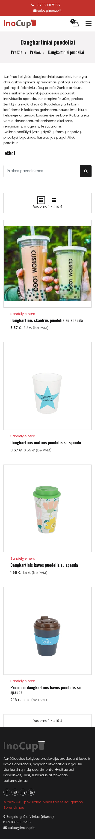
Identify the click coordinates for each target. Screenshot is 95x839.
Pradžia (16, 52)
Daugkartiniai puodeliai (66, 52)
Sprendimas (13, 807)
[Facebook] (6, 792)
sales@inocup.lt (49, 11)
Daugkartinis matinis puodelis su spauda (45, 442)
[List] (54, 200)
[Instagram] (15, 792)
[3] (41, 200)
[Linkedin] (23, 792)
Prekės (35, 52)
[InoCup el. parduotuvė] (20, 23)
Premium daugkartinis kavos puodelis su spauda (45, 690)
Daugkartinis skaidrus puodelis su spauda (46, 320)
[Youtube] (31, 792)
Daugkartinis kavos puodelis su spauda (44, 565)
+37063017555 (47, 5)
